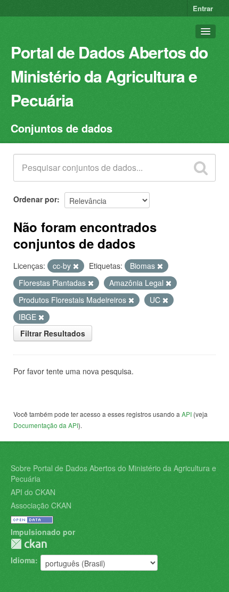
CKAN (29, 543)
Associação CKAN (41, 505)
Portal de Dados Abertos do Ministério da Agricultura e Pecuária (109, 75)
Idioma (23, 560)
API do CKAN (33, 492)
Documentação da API (45, 425)
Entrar (203, 8)
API (187, 413)
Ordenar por (35, 199)
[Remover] (76, 266)
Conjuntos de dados (61, 128)
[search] (201, 168)
